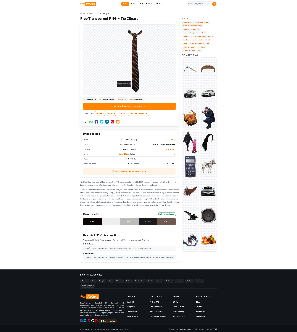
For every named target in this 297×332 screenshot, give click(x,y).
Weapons (179, 281)
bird (200, 40)
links (208, 43)
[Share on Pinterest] (112, 123)
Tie (166, 140)
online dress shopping (191, 29)
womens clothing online (204, 36)
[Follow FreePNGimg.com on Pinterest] (89, 320)
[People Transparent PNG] (190, 142)
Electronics (139, 281)
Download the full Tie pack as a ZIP (131, 171)
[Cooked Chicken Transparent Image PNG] (208, 240)
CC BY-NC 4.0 (170, 149)
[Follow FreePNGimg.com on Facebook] (81, 320)
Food (110, 281)
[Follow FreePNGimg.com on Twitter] (85, 320)
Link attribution (88, 244)
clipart (207, 40)
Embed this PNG (88, 253)
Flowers (119, 281)
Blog (198, 302)
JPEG (112, 113)
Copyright (87, 329)
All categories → (88, 286)
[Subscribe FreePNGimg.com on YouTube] (96, 320)
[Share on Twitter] (101, 123)
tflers (204, 33)
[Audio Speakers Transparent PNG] (208, 215)
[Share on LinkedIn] (107, 123)
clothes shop (187, 36)
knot (194, 40)
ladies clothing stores (191, 33)
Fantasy (189, 281)
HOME (125, 4)
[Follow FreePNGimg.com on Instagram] (92, 320)
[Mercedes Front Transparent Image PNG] (208, 191)
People (102, 281)
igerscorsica (187, 22)
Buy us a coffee (109, 321)
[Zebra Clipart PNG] (208, 167)
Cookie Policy (178, 307)
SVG (133, 4)
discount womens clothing (192, 26)
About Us (199, 307)
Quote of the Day (133, 316)
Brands (159, 281)
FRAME (149, 4)
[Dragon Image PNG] (190, 240)
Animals (85, 281)
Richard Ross (124, 154)
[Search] (214, 4)
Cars (93, 281)
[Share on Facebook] (96, 123)
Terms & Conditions (180, 316)
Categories (131, 307)
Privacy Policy (178, 311)
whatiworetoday (189, 47)
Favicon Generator (157, 311)
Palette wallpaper (168, 214)
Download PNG (131, 106)
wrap (200, 50)
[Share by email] (117, 123)
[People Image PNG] (208, 118)
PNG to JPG (154, 302)
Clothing (172, 140)
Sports (150, 281)
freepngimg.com (185, 329)
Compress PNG (156, 307)
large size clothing (197, 43)
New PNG (130, 302)
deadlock (186, 40)
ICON (141, 4)
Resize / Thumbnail (139, 113)
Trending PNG (132, 311)
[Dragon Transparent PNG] (190, 215)
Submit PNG (200, 316)
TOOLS (159, 4)
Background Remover (158, 316)
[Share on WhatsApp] (91, 123)
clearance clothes (202, 22)
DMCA (175, 302)
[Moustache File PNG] (208, 69)
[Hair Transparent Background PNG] (208, 142)
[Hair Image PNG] (190, 191)
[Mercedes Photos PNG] (208, 93)
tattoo (185, 43)
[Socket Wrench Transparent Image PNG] (190, 69)
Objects (199, 281)
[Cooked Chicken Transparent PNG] (190, 118)
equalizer (201, 47)
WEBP (101, 113)
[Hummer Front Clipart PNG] (190, 93)
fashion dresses (189, 50)
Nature (128, 281)
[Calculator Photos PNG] (190, 167)
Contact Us (200, 311)
